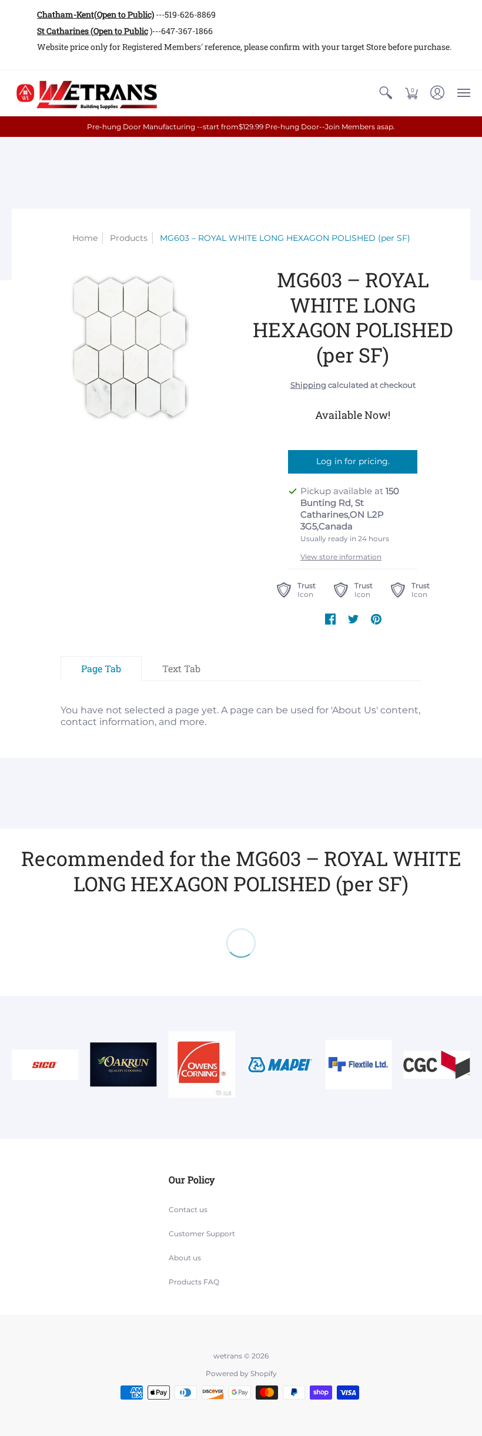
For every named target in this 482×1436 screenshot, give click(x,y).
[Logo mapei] (280, 1064)
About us (185, 1257)
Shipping (308, 385)
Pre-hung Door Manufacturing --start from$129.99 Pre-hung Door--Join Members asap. (241, 126)
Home (85, 238)
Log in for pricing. (353, 461)
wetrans (227, 1355)
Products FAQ (194, 1281)
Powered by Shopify (241, 1373)
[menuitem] (386, 93)
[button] (386, 93)
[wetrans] (85, 93)
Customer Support (202, 1233)
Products (129, 238)
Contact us (188, 1209)
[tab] (101, 668)
